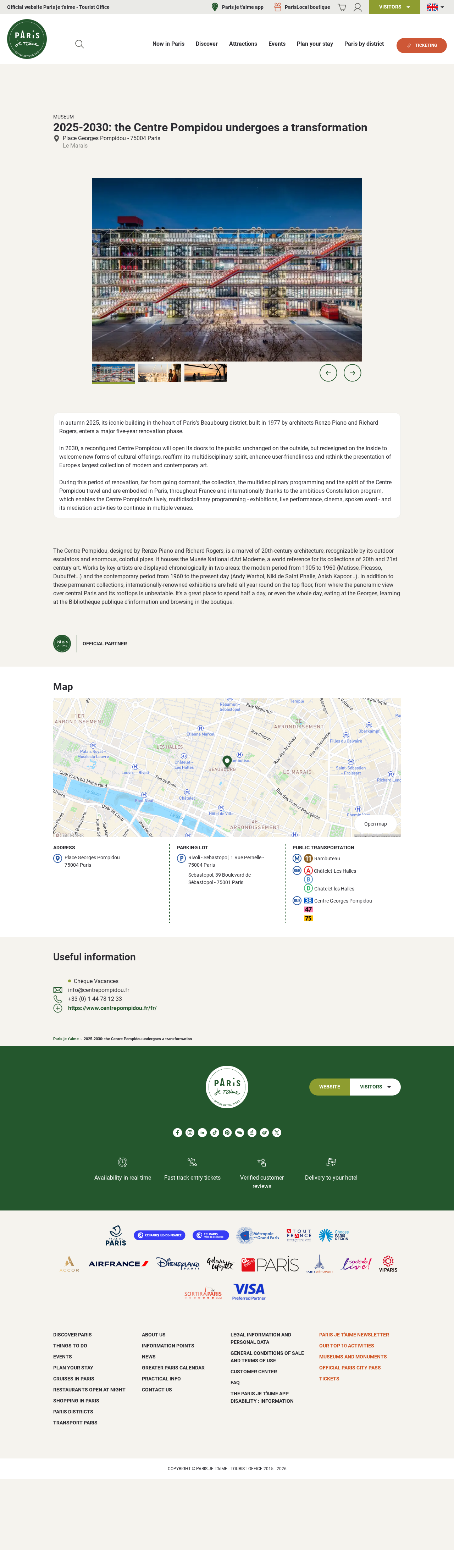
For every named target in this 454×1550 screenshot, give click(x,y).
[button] (328, 373)
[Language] (437, 7)
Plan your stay (73, 1367)
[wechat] (239, 1132)
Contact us (157, 1389)
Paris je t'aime (66, 1039)
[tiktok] (214, 1132)
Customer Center (254, 1371)
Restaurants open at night (89, 1389)
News (149, 1356)
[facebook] (177, 1132)
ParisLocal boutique (307, 7)
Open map (375, 824)
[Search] (79, 44)
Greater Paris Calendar (173, 1367)
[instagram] (190, 1132)
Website (329, 1087)
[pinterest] (227, 1132)
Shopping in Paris (76, 1400)
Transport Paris (75, 1422)
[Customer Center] (357, 7)
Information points (168, 1345)
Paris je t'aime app (243, 7)
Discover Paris (72, 1334)
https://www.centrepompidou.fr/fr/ (112, 1008)
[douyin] (252, 1132)
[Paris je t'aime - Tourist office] (27, 39)
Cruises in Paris (73, 1378)
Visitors (371, 1087)
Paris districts (73, 1411)
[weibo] (264, 1132)
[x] (276, 1132)
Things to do (70, 1345)
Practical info (161, 1378)
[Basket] (341, 7)
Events (62, 1356)
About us (154, 1334)
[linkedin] (202, 1132)
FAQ (235, 1382)
